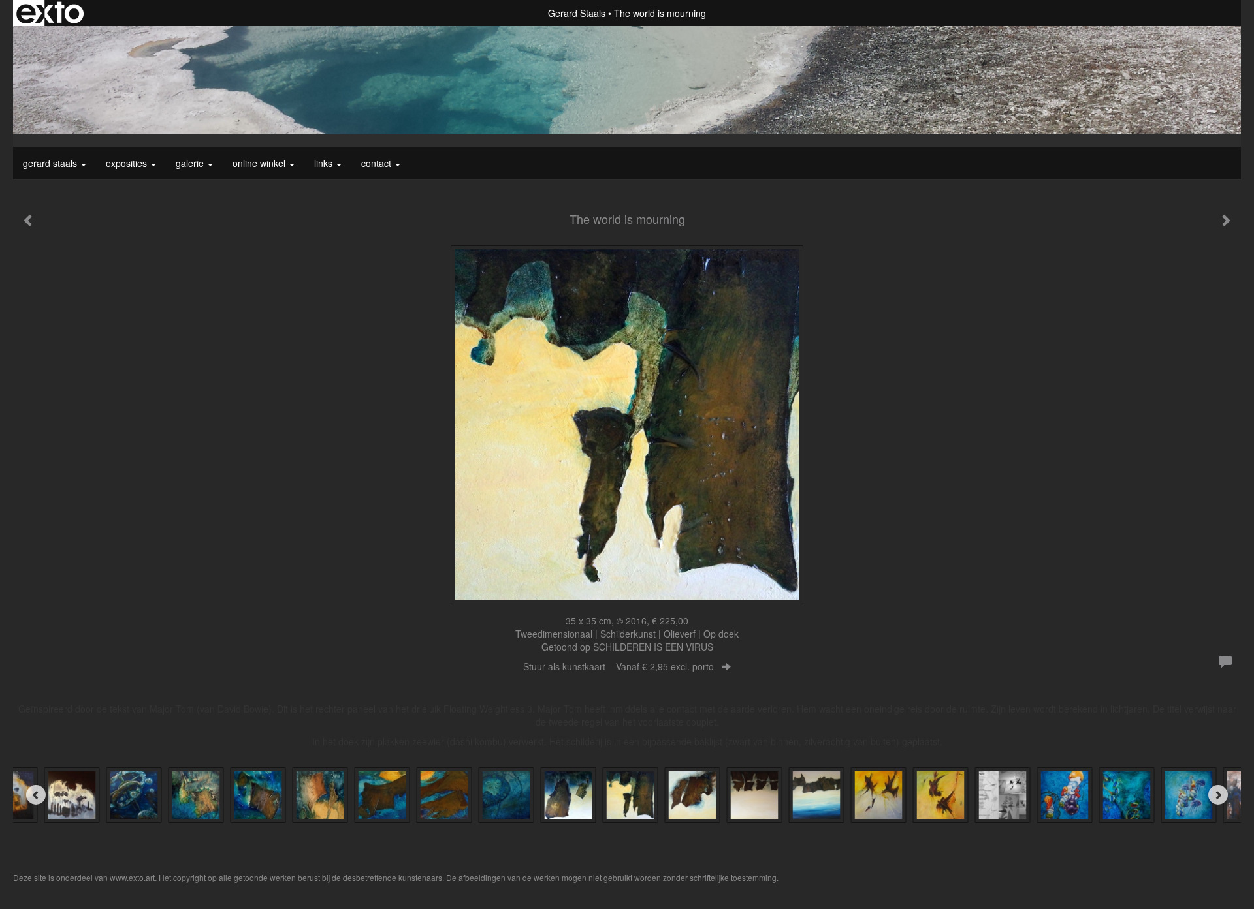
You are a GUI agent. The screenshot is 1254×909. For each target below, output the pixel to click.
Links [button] (324, 163)
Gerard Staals (576, 13)
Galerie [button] (191, 163)
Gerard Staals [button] (51, 163)
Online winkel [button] (260, 163)
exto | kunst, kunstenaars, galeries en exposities (50, 13)
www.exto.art (132, 877)
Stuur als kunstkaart (618, 666)
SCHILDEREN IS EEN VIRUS (653, 646)
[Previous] (36, 795)
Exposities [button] (128, 163)
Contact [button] (377, 163)
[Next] (1218, 795)
